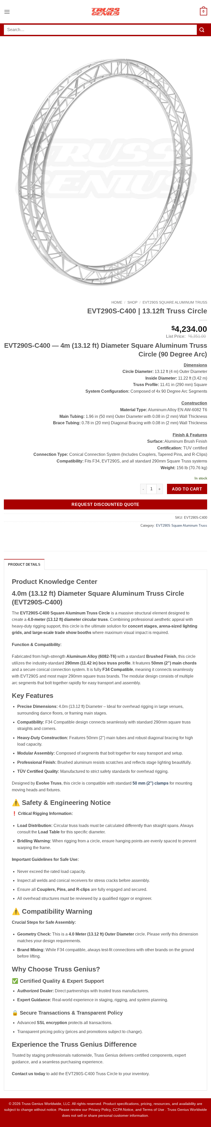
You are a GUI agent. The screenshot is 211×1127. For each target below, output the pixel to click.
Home (116, 302)
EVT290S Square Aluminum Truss (175, 302)
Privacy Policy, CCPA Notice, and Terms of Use (127, 1109)
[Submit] (202, 30)
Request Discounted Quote (105, 504)
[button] (7, 11)
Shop (132, 302)
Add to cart (187, 489)
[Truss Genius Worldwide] (105, 11)
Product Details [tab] (24, 564)
